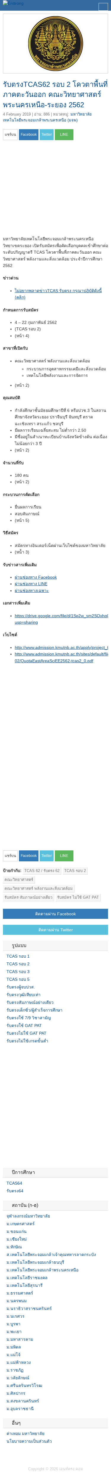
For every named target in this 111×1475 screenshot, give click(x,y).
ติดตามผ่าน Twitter (55, 929)
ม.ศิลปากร (16, 1393)
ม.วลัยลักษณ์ (18, 1377)
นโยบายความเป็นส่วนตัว (29, 1441)
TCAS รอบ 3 (18, 971)
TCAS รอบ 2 (75, 870)
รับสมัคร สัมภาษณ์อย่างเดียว (28, 897)
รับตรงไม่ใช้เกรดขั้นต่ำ (27, 1041)
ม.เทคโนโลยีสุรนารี (25, 1285)
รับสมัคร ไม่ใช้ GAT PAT (78, 897)
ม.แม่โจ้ (13, 1354)
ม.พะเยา (14, 1331)
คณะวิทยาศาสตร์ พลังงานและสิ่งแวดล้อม (38, 888)
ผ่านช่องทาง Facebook (36, 577)
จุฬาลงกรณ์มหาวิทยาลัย (28, 1216)
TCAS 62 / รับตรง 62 (41, 870)
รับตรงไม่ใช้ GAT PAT (26, 1033)
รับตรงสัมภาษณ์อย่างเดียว (30, 1002)
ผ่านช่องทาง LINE (31, 583)
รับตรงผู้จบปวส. (21, 987)
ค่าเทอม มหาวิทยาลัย (25, 1433)
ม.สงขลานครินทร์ (23, 1401)
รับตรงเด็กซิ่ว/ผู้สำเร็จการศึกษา (34, 1010)
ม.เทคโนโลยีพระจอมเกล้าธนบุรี (35, 1262)
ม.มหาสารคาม (20, 1339)
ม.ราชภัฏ (15, 1370)
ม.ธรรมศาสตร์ (20, 1293)
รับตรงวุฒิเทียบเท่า (24, 994)
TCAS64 (14, 1183)
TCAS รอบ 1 (18, 956)
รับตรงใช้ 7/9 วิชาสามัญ (29, 1017)
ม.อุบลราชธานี (20, 1408)
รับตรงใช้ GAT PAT (24, 1025)
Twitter (12, 1453)
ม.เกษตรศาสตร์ (21, 1223)
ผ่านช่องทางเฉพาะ (32, 590)
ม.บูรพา (13, 1324)
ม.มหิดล (14, 1347)
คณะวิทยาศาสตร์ (18, 879)
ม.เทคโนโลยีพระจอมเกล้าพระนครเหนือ (42, 1270)
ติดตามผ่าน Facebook (55, 913)
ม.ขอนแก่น (17, 1231)
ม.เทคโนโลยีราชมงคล (27, 1277)
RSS (19, 1453)
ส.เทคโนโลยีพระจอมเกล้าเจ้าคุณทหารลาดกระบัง (51, 1254)
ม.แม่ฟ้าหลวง (19, 1362)
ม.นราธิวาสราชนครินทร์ (29, 1308)
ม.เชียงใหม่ (17, 1239)
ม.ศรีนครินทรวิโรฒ (24, 1385)
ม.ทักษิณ (14, 1246)
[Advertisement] (52, 189)
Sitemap (26, 1453)
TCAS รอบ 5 (18, 979)
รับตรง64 (15, 1190)
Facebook (5, 1453)
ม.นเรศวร (16, 1316)
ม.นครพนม (17, 1300)
